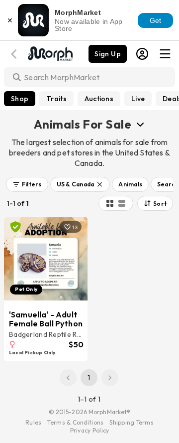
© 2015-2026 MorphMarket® (90, 412)
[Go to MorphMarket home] (50, 52)
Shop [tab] (19, 98)
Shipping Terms (131, 422)
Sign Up (107, 53)
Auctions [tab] (99, 98)
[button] (27, 184)
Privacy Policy (89, 430)
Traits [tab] (56, 98)
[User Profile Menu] (142, 53)
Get (156, 20)
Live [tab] (138, 98)
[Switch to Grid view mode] (110, 203)
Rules (33, 422)
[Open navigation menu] (165, 53)
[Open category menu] (140, 124)
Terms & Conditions (75, 422)
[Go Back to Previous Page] (15, 54)
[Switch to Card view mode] (122, 203)
